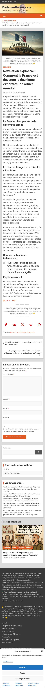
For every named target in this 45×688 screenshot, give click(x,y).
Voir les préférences (22, 679)
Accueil (4, 623)
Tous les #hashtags (8, 628)
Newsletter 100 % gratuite (10, 640)
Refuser (22, 673)
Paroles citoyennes (12, 522)
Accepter (22, 667)
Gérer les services (8, 662)
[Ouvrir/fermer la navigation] (4, 15)
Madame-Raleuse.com (17, 7)
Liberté (14, 547)
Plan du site (6, 637)
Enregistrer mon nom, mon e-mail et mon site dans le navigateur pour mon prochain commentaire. (21, 430)
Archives (6, 469)
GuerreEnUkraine (20, 332)
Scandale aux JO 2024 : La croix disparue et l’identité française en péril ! (23, 343)
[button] (42, 651)
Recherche (6, 448)
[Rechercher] (38, 452)
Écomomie (7, 67)
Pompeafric (31, 332)
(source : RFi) (9, 300)
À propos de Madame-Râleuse (12, 626)
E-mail (6, 408)
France (12, 332)
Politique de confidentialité (11, 634)
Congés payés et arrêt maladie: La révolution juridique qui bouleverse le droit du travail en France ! (22, 353)
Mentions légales (8, 631)
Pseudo (5, 399)
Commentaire (8, 374)
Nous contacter (7, 642)
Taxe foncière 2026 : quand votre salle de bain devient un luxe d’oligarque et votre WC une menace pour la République (21, 506)
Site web (6, 418)
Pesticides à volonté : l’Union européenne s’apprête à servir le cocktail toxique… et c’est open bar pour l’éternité (21, 489)
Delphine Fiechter (18, 92)
